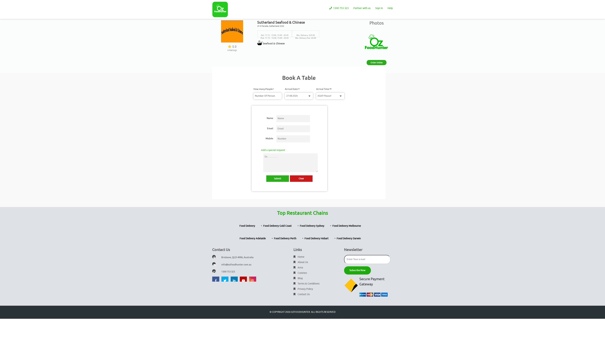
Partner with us (362, 8)
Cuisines (302, 273)
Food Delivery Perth (285, 238)
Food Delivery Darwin (349, 238)
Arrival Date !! (292, 89)
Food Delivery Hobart (316, 238)
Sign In (379, 8)
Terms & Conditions (308, 283)
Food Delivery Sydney (312, 225)
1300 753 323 (341, 8)
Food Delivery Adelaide (253, 238)
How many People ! (264, 89)
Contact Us (303, 294)
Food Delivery (247, 225)
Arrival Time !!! (323, 89)
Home (300, 256)
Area (300, 267)
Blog (300, 278)
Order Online (377, 62)
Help (390, 8)
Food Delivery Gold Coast (277, 225)
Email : (270, 128)
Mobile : (270, 138)
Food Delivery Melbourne (346, 225)
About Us (302, 262)
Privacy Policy (305, 289)
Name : (270, 118)
